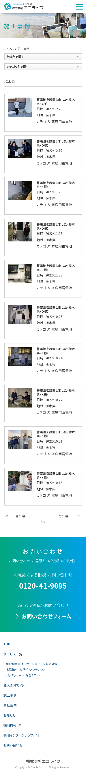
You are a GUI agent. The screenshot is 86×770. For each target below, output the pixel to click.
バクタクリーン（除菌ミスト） (23, 675)
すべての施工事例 (18, 48)
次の (60, 516)
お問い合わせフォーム (46, 616)
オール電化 (33, 664)
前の (17, 516)
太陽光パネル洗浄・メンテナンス (25, 669)
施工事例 (10, 695)
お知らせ (9, 715)
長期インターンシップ (21, 735)
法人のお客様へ (14, 685)
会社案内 (10, 705)
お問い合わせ (12, 745)
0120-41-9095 (43, 585)
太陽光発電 (50, 664)
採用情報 (12, 725)
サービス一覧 (12, 654)
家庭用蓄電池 (14, 664)
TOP (6, 644)
